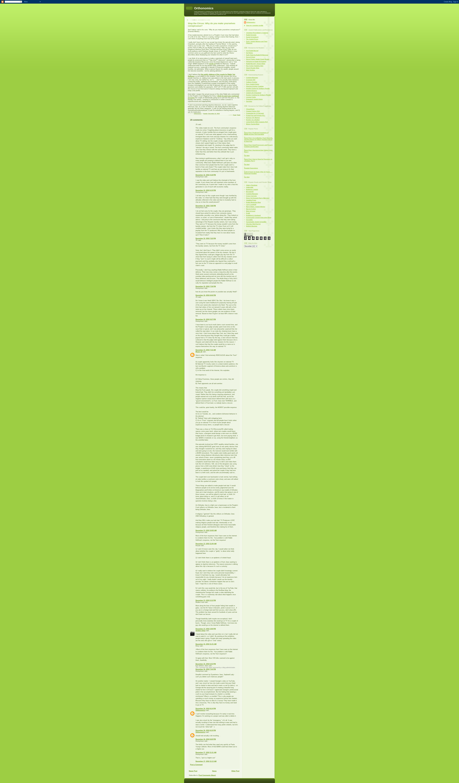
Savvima (249, 101)
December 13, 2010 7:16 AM (206, 350)
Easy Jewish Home (252, 84)
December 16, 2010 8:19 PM (206, 730)
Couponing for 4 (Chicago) (255, 113)
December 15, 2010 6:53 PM (206, 664)
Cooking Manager (252, 77)
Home (214, 771)
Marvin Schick (251, 209)
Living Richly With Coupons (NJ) (257, 122)
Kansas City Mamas (253, 117)
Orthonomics (203, 8)
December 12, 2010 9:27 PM (206, 319)
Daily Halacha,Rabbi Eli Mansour (257, 55)
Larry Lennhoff (251, 204)
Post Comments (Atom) (207, 775)
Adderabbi (249, 187)
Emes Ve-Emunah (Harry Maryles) (257, 198)
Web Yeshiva (250, 70)
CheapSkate (250, 109)
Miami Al (199, 352)
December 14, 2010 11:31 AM (206, 644)
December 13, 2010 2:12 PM (206, 600)
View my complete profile (254, 25)
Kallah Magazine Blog (253, 202)
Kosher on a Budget (253, 120)
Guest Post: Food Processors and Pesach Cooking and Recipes (258, 145)
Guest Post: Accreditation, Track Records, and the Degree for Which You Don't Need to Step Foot (258, 139)
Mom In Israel (250, 211)
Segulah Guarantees (251, 168)
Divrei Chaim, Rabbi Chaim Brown (257, 59)
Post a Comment (196, 765)
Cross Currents (251, 196)
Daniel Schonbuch (252, 37)
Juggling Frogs (251, 200)
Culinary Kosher (251, 82)
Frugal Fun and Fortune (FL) (255, 115)
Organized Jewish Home (254, 99)
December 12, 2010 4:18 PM (206, 175)
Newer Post (193, 771)
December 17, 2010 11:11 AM (206, 752)
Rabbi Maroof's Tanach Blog (255, 63)
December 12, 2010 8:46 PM (206, 295)
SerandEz (249, 219)
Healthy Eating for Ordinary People (258, 88)
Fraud (234, 115)
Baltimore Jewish (252, 189)
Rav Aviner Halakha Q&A (254, 66)
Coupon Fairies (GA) (253, 111)
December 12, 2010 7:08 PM (206, 206)
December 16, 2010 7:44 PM (206, 669)
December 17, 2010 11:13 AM (206, 761)
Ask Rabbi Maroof (252, 50)
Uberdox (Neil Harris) (253, 224)
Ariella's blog (200, 631)
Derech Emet (250, 57)
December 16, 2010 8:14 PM (206, 708)
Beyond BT (250, 191)
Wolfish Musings (251, 226)
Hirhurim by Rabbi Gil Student (256, 61)
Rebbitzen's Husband (253, 215)
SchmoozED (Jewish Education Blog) (258, 217)
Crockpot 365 (250, 80)
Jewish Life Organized (253, 93)
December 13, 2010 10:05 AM (206, 530)
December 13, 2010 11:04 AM (206, 544)
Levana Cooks (251, 97)
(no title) (247, 155)
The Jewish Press (252, 39)
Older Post (235, 771)
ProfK (248, 213)
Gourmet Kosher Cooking (254, 86)
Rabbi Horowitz (251, 35)
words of (212, 64)
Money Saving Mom (252, 124)
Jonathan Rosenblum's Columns (257, 33)
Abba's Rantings (251, 185)
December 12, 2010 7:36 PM (206, 286)
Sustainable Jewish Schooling (256, 222)
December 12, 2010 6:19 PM (206, 190)
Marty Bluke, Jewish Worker (255, 206)
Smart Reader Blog (252, 68)
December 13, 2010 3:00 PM (206, 629)
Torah (238, 115)
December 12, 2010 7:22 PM (206, 238)
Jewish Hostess (251, 90)
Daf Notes (249, 53)
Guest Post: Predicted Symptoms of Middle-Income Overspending (256, 133)
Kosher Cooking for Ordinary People (258, 95)
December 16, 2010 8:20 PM (206, 739)
